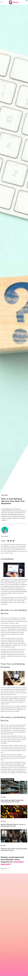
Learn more (4, 868)
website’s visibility (13, 652)
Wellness (4, 495)
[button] (8, 541)
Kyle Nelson (4, 536)
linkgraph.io (4, 595)
